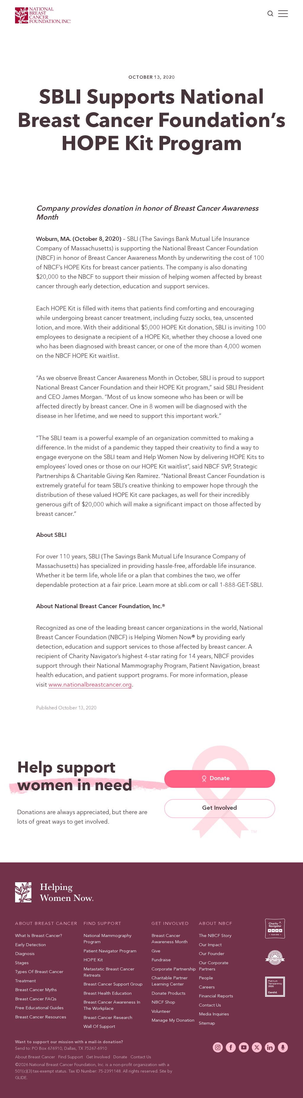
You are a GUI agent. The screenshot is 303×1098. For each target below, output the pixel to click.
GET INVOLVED (170, 923)
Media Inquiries (214, 1014)
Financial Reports (216, 996)
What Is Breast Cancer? (38, 936)
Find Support (70, 1057)
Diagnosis (25, 954)
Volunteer (161, 1011)
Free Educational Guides (39, 1008)
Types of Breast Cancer (39, 972)
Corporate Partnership (174, 969)
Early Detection (30, 945)
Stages (22, 963)
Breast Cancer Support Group (113, 984)
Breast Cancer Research (107, 1017)
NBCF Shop (163, 1002)
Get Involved (219, 808)
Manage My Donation (173, 1020)
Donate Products (169, 993)
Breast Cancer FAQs (36, 999)
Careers (207, 987)
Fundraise (161, 960)
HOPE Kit (93, 960)
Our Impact (210, 945)
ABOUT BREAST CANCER (46, 923)
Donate (219, 779)
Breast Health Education (107, 993)
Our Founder (211, 954)
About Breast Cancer (35, 1057)
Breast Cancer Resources (40, 1017)
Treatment (25, 981)
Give (156, 951)
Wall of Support (99, 1027)
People (206, 978)
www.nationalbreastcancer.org (90, 685)
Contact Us (210, 1005)
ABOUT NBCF (216, 923)
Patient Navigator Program (109, 951)
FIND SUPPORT (102, 923)
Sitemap (207, 1023)
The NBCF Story (215, 936)
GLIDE (21, 1078)
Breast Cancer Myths (36, 990)
